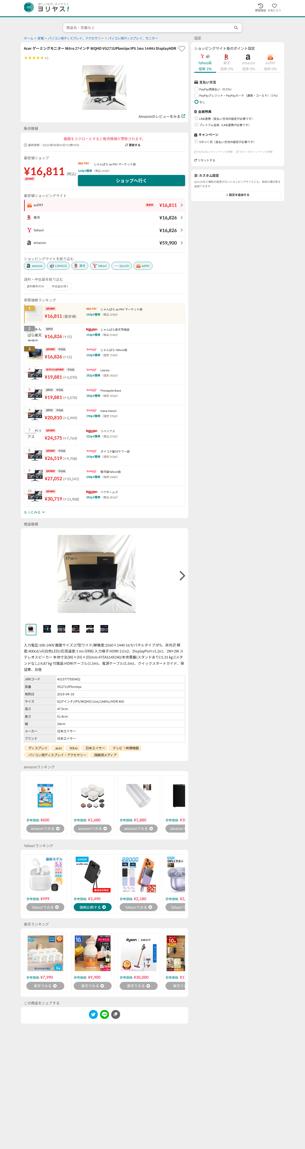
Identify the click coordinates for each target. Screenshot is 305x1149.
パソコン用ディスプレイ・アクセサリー (57, 755)
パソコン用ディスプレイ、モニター (133, 38)
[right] (181, 575)
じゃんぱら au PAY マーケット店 (115, 164)
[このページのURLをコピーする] (115, 1014)
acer (58, 748)
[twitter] (93, 1015)
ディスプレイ (38, 748)
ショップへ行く (131, 180)
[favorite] (181, 48)
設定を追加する (239, 195)
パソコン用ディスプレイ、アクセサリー (76, 38)
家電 (41, 38)
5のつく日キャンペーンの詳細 (255, 151)
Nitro (74, 748)
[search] (236, 27)
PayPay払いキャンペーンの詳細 (215, 151)
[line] (104, 1015)
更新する (134, 145)
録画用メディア (105, 755)
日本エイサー (95, 748)
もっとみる (32, 512)
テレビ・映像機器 (126, 748)
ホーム (28, 38)
